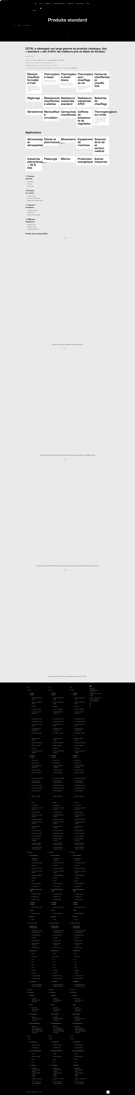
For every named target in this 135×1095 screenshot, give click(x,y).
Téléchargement (31, 992)
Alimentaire (68, 139)
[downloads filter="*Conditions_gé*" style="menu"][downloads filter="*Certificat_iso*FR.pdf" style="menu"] (37, 1029)
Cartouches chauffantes (68, 113)
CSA (33, 962)
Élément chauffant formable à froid (33, 78)
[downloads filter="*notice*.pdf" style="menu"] (35, 1009)
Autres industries (100, 160)
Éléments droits (35, 760)
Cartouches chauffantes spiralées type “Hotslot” (36, 844)
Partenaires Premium (36, 1056)
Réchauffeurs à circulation (37, 819)
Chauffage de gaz (35, 896)
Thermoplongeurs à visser (55, 75)
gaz (58, 60)
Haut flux (33, 802)
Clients (33, 919)
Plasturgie (50, 159)
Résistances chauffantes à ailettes (52, 101)
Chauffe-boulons (35, 805)
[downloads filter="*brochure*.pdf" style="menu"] (36, 1000)
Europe (33, 1059)
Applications (30, 852)
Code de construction (36, 975)
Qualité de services (35, 947)
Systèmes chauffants (36, 812)
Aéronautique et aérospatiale (35, 859)
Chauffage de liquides (36, 894)
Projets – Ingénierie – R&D (37, 907)
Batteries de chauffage (36, 745)
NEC (33, 967)
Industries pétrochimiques (37, 875)
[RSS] (90, 706)
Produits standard (26, 25)
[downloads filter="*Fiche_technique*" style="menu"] (37, 1019)
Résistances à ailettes (36, 770)
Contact (29, 1038)
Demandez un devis (30, 56)
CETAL (29, 1036)
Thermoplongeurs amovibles (37, 778)
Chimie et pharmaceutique (54, 141)
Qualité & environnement (32, 923)
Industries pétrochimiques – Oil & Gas (37, 163)
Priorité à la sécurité (36, 940)
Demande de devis (35, 1047)
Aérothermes (35, 111)
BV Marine (34, 973)
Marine (65, 159)
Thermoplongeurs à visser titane (37, 725)
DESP (33, 953)
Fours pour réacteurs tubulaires (36, 827)
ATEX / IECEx (34, 956)
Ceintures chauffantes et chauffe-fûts (36, 712)
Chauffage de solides (36, 899)
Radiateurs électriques (36, 790)
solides (63, 60)
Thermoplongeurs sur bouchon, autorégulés (36, 782)
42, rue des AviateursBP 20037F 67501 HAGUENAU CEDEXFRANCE (36, 1072)
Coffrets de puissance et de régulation (84, 117)
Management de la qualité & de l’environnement (37, 931)
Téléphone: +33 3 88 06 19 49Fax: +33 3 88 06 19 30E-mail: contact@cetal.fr (37, 1081)
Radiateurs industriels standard (68, 101)
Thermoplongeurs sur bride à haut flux (37, 808)
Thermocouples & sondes (37, 833)
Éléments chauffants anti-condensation (37, 766)
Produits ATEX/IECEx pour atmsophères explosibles (37, 985)
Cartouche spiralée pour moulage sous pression (36, 848)
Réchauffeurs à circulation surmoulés (37, 815)
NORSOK (34, 970)
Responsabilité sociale (36, 935)
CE (32, 959)
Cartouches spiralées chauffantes (36, 839)
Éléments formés (35, 763)
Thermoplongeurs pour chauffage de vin (89, 78)
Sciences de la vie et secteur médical (37, 872)
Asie (33, 1062)
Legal (40, 1092)
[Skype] (90, 703)
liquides (54, 60)
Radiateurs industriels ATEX (85, 101)
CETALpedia (30, 989)
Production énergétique (85, 160)
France (33, 1053)
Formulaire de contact (36, 1045)
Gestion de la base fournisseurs (35, 944)
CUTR (33, 964)
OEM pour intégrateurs (36, 913)
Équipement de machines (37, 868)
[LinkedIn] (90, 705)
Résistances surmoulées (36, 772)
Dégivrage (33, 98)
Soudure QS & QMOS (36, 978)
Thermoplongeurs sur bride (105, 113)
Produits (29, 690)
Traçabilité (34, 937)
